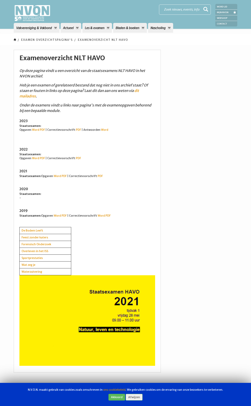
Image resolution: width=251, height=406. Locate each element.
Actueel (68, 28)
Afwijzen (134, 397)
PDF (42, 130)
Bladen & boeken (127, 28)
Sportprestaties (32, 258)
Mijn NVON (222, 12)
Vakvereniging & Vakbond (34, 28)
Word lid (222, 6)
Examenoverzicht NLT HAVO (103, 40)
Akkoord (117, 397)
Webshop (222, 18)
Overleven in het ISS (35, 251)
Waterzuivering (32, 271)
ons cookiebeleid (114, 389)
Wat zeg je (28, 265)
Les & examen (95, 28)
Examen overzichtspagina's (47, 40)
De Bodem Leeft (32, 230)
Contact (222, 23)
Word (35, 130)
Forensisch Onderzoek (36, 244)
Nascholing (158, 28)
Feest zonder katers (35, 237)
